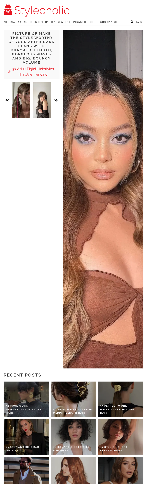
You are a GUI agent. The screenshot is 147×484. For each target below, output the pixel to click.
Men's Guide (80, 22)
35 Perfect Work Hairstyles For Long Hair (117, 409)
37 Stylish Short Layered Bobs (113, 449)
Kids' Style (64, 22)
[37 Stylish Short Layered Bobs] (120, 437)
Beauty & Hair (18, 22)
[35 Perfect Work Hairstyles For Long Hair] (120, 399)
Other (93, 22)
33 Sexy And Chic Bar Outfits (22, 449)
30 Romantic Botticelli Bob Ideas (72, 449)
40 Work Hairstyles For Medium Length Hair (72, 411)
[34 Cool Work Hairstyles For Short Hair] (26, 399)
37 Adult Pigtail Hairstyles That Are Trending (32, 71)
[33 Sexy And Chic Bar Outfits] (26, 437)
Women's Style (109, 22)
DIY (53, 22)
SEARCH (139, 22)
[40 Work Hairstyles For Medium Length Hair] (73, 399)
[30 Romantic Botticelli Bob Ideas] (73, 437)
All (6, 22)
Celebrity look (39, 22)
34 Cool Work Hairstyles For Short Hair (24, 409)
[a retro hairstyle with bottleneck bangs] (42, 100)
